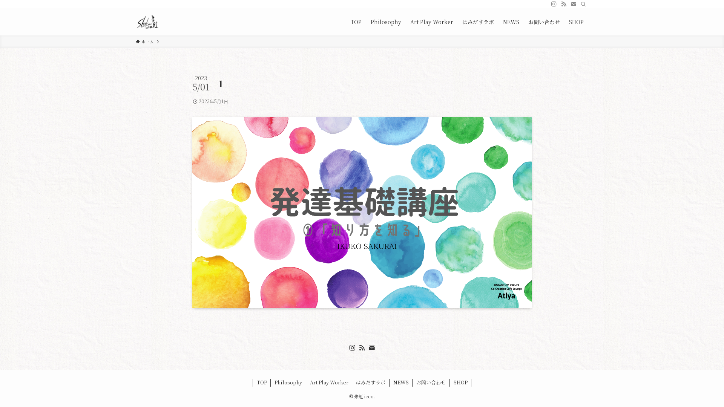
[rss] (564, 4)
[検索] (583, 4)
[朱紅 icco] (148, 21)
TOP (262, 382)
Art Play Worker (329, 382)
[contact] (573, 4)
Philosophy (288, 382)
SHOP (461, 382)
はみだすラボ (370, 382)
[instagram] (554, 4)
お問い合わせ (431, 382)
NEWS (401, 382)
